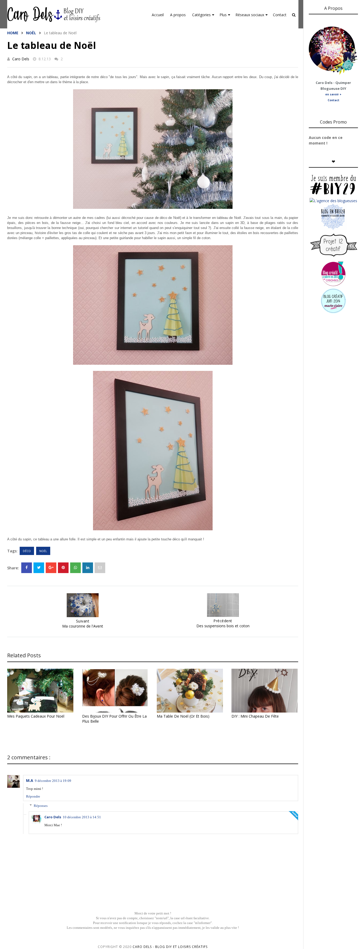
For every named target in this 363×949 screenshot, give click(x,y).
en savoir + (333, 94)
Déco (27, 551)
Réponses (41, 806)
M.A (29, 780)
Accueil (158, 14)
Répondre (33, 796)
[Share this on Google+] (51, 567)
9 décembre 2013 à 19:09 (53, 781)
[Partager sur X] (38, 567)
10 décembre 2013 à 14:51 (82, 817)
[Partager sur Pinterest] (100, 567)
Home (12, 32)
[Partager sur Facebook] (26, 567)
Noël (31, 32)
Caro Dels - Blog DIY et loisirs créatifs (170, 946)
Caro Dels (20, 58)
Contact (279, 14)
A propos (178, 14)
